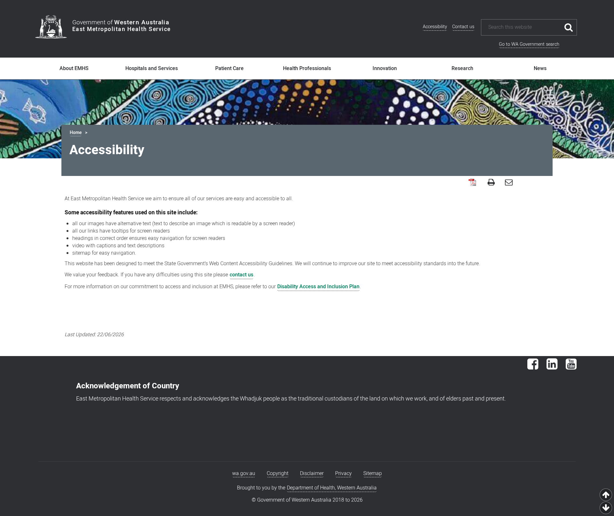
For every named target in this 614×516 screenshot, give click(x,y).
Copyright (277, 473)
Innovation (385, 68)
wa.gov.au (243, 473)
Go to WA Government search (529, 44)
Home (76, 132)
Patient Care (229, 68)
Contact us (463, 26)
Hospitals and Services (151, 68)
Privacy (343, 473)
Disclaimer (312, 473)
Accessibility (435, 26)
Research (462, 68)
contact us (241, 275)
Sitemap (372, 473)
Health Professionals (307, 68)
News (540, 68)
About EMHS (74, 68)
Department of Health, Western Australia (332, 488)
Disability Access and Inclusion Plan (318, 286)
